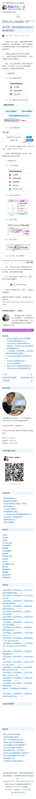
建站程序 (5, 553)
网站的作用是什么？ (10, 498)
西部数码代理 (6, 577)
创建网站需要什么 (9, 519)
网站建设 (29, 773)
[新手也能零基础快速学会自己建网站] (16, 9)
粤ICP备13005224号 (18, 792)
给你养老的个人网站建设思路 (13, 517)
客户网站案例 (6, 551)
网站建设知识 (6, 569)
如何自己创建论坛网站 (11, 737)
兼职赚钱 (5, 548)
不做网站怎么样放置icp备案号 (13, 761)
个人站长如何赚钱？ (10, 509)
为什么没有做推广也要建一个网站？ (15, 503)
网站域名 (5, 567)
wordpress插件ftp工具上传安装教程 (18, 338)
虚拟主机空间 (6, 575)
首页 (10, 21)
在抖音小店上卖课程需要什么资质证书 (16, 753)
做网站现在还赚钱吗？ (11, 501)
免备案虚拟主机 (9, 758)
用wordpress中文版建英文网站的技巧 (19, 366)
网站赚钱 (5, 572)
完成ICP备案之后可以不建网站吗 (14, 745)
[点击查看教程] (18, 331)
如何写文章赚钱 (9, 522)
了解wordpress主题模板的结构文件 (18, 368)
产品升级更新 (6, 545)
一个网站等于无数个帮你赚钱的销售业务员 (17, 514)
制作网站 (6, 773)
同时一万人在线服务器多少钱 (13, 739)
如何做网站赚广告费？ (11, 511)
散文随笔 (5, 559)
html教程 (5, 537)
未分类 (4, 561)
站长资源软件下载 (8, 564)
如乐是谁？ (19, 425)
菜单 (18, 16)
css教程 (4, 535)
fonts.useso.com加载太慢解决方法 (18, 343)
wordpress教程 (18, 21)
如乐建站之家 (8, 418)
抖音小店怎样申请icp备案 (12, 734)
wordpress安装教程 (13, 363)
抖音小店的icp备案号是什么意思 (14, 755)
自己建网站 (20, 3)
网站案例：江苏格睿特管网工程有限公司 (15, 688)
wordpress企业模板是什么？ (16, 361)
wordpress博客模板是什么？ (16, 341)
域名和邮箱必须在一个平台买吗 (14, 750)
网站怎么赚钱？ (9, 506)
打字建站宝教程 (7, 556)
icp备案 (4, 540)
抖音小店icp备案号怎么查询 (12, 747)
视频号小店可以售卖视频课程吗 (14, 742)
